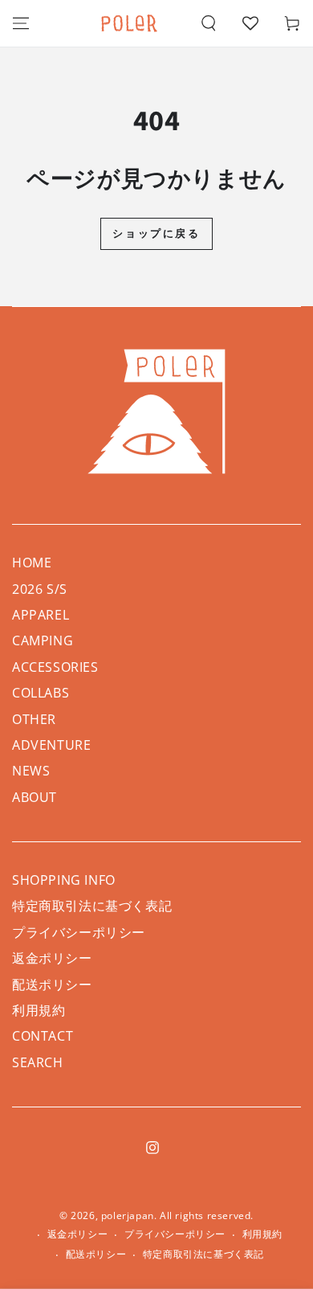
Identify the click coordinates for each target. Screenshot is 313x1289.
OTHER (34, 719)
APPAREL (40, 615)
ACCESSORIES (55, 667)
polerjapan (127, 1215)
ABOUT (34, 797)
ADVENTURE (51, 745)
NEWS (31, 771)
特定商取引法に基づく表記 (92, 906)
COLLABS (40, 693)
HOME (31, 562)
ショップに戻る (156, 233)
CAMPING (42, 640)
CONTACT (42, 1036)
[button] (209, 23)
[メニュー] (21, 23)
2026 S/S (39, 589)
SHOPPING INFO (64, 880)
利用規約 (38, 1010)
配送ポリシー (52, 984)
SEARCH (37, 1062)
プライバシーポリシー (78, 932)
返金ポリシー (52, 958)
